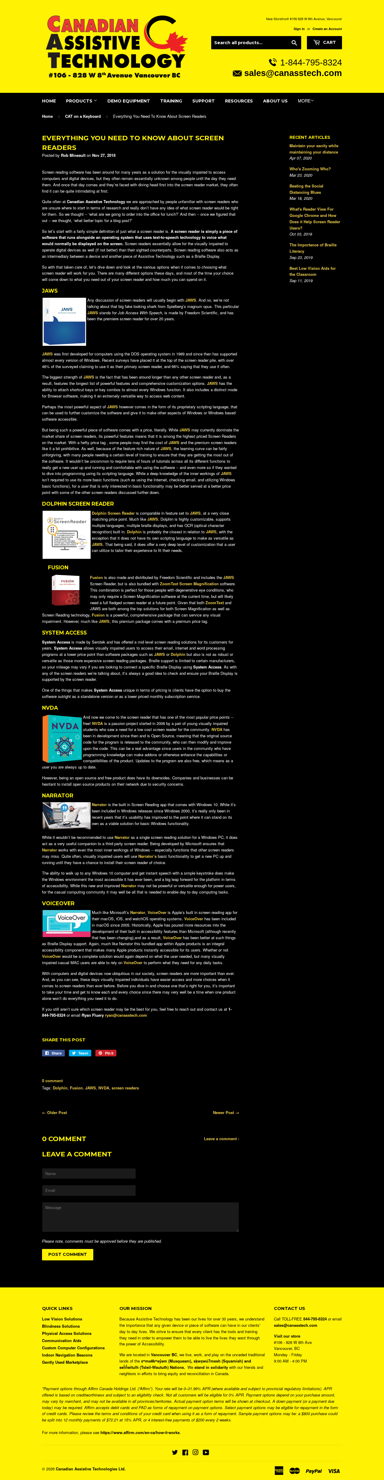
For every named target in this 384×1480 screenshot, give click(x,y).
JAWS (90, 1088)
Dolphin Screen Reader (113, 513)
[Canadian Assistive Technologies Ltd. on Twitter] (175, 1453)
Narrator (99, 804)
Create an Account (327, 28)
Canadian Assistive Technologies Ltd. (91, 1469)
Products (80, 101)
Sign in (299, 28)
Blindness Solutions (61, 1326)
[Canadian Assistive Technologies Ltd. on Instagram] (196, 1453)
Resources (239, 101)
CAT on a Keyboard (83, 116)
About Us (275, 101)
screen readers (125, 1088)
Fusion (96, 577)
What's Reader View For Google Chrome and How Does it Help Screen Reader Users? (315, 218)
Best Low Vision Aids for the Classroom (313, 271)
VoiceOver (51, 956)
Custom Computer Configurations (73, 1348)
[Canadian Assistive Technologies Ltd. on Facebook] (185, 1453)
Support (203, 101)
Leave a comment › (221, 1138)
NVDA (103, 1088)
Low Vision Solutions (62, 1319)
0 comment (52, 1080)
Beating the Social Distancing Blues (306, 189)
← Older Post (54, 1112)
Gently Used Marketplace (65, 1362)
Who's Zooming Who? (310, 169)
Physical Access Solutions (67, 1333)
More (304, 101)
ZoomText (215, 602)
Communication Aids (61, 1340)
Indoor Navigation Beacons (67, 1355)
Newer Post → (226, 1112)
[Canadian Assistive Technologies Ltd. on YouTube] (206, 1453)
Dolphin (60, 1088)
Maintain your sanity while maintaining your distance (314, 149)
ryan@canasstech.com (126, 1015)
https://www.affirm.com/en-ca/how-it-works (140, 1432)
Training (171, 101)
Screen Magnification (189, 583)
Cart (329, 42)
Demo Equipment (128, 101)
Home (49, 101)
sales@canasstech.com (293, 73)
